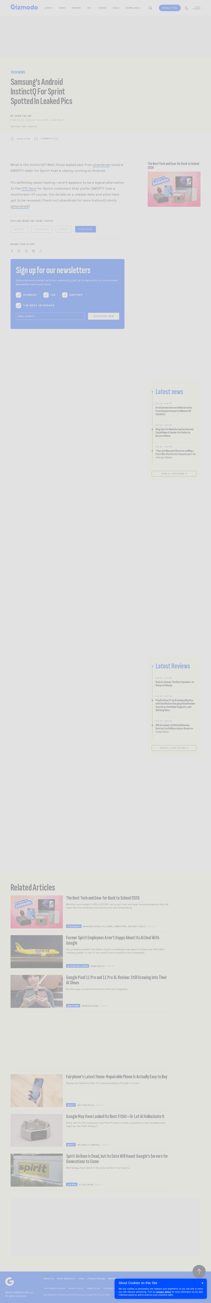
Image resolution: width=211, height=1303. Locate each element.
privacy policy (163, 1292)
